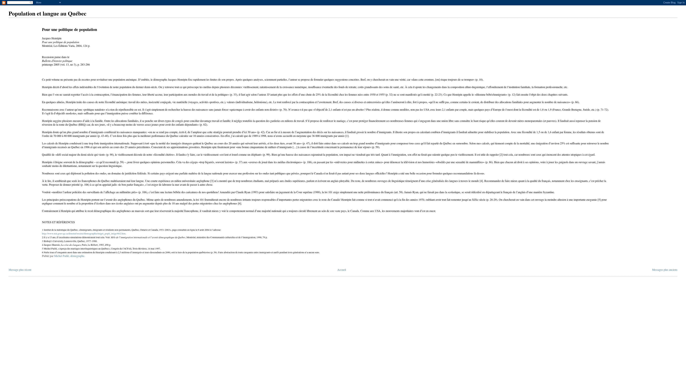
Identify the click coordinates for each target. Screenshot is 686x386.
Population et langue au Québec (47, 13)
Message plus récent (20, 269)
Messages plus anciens (664, 269)
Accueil (341, 269)
